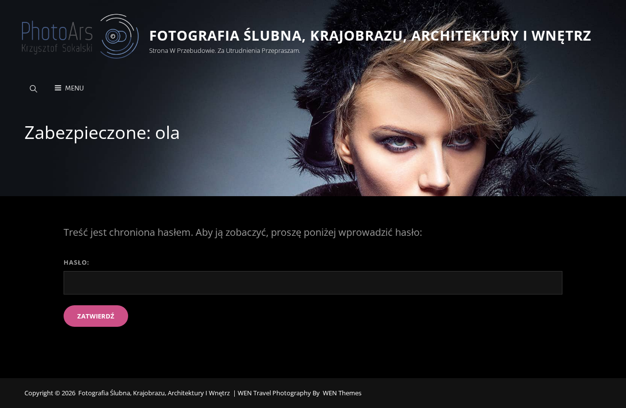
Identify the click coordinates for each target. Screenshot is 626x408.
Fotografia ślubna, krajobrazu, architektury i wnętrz (370, 35)
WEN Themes (342, 392)
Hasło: (76, 262)
